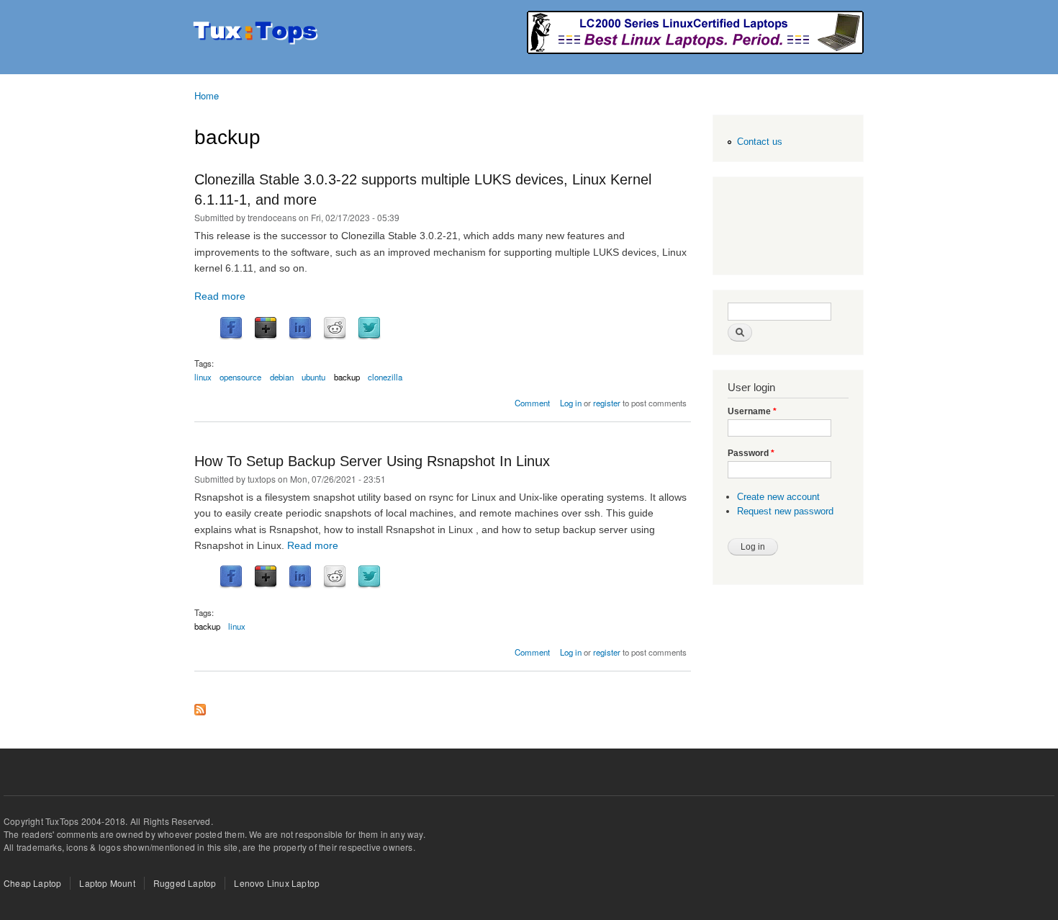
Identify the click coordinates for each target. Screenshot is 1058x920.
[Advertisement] (785, 227)
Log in (571, 402)
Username (752, 411)
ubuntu (313, 377)
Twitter (369, 328)
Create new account (778, 496)
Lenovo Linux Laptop (277, 883)
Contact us (759, 141)
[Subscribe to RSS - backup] (200, 706)
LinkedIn (300, 328)
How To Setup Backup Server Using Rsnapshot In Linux (372, 461)
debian (282, 377)
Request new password (785, 511)
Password (751, 453)
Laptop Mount (107, 883)
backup (347, 377)
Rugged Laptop (185, 883)
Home (206, 95)
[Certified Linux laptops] (695, 50)
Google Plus (265, 328)
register (606, 402)
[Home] (257, 34)
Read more (219, 296)
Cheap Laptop (32, 883)
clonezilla (385, 377)
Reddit (334, 328)
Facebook (231, 328)
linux (203, 377)
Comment (532, 402)
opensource (240, 377)
